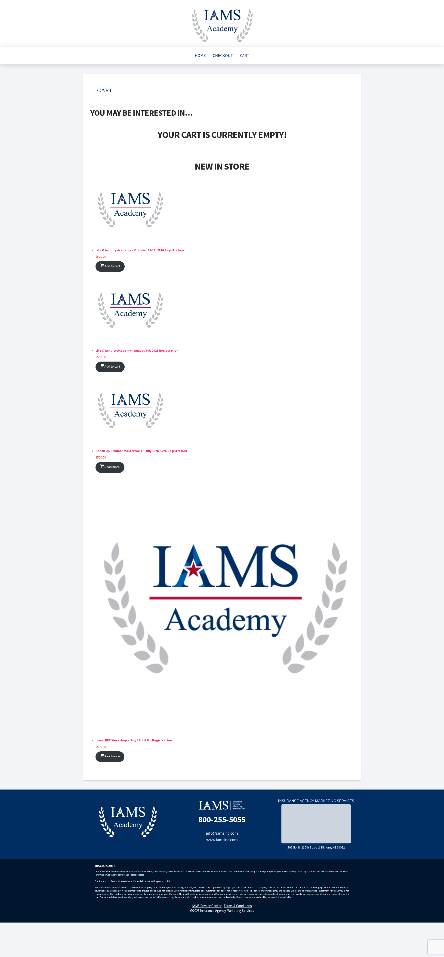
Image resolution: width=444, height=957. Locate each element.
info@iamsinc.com (222, 833)
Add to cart (112, 266)
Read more (112, 467)
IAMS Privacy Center (207, 906)
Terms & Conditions (238, 906)
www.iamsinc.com (222, 840)
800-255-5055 (222, 819)
